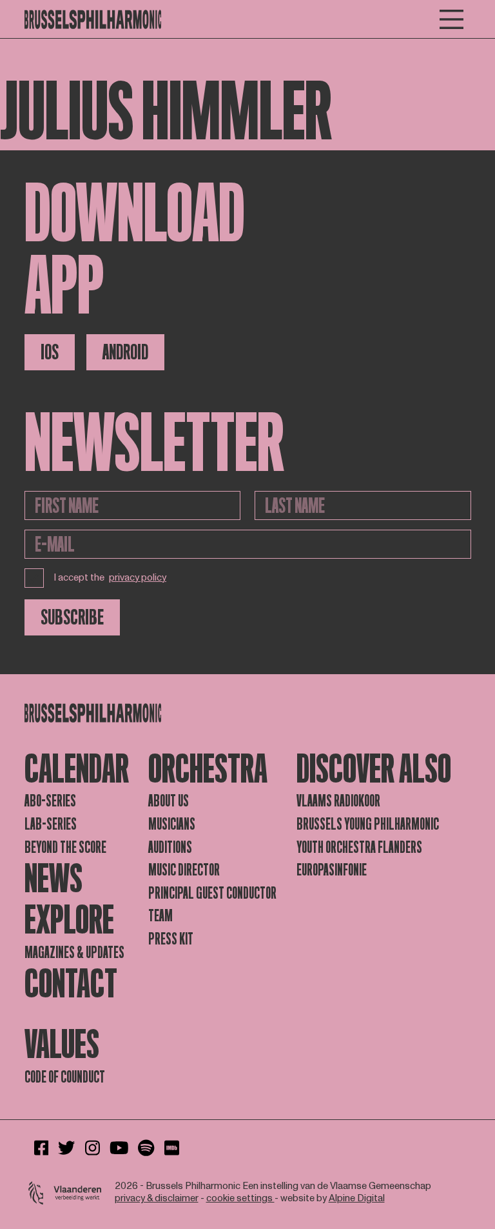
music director (184, 870)
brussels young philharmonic (367, 824)
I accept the (110, 578)
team (160, 915)
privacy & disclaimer (157, 1198)
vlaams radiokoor (338, 801)
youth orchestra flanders (359, 847)
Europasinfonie (331, 870)
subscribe (72, 617)
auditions (170, 847)
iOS (50, 352)
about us (168, 801)
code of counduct (64, 1077)
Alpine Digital (357, 1198)
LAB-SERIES (50, 824)
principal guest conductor (212, 893)
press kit (170, 939)
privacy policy (137, 578)
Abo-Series (50, 801)
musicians (171, 824)
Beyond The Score (65, 847)
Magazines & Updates (74, 952)
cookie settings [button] (240, 1198)
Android (125, 352)
